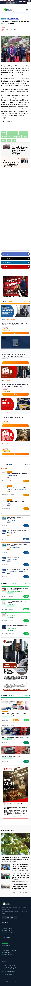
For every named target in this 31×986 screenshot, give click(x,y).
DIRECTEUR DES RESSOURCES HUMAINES (18, 569)
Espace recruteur (8, 957)
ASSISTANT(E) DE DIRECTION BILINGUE (17, 474)
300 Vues (14, 881)
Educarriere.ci (9, 981)
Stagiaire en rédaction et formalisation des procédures (17, 544)
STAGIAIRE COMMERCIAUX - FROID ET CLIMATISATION (17, 531)
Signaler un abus (6, 984)
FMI (16, 115)
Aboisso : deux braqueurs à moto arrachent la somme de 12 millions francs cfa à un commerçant (20, 150)
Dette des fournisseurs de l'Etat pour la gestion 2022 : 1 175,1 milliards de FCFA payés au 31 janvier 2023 (11, 163)
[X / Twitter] (15, 917)
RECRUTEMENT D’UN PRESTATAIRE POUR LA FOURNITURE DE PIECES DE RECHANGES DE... (14, 355)
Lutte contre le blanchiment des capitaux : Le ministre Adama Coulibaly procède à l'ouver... (21, 876)
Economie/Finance (13, 18)
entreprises (6, 107)
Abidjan (3, 66)
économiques (24, 83)
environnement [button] (12, 133)
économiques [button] (6, 137)
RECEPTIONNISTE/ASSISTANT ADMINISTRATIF (15, 517)
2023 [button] (3, 140)
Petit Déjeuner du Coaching (14, 614)
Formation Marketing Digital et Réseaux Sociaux (17, 626)
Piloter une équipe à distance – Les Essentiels (16, 601)
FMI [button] (14, 140)
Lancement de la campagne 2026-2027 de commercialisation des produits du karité (15, 858)
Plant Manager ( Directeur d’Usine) (16, 501)
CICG (7, 27)
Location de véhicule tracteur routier (12, 756)
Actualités (6, 926)
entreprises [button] (16, 137)
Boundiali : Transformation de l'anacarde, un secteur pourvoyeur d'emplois (20, 866)
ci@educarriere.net (9, 971)
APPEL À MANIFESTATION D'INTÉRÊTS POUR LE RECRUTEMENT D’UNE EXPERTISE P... (15, 385)
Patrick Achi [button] (23, 133)
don (18, 109)
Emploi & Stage (7, 928)
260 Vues (14, 870)
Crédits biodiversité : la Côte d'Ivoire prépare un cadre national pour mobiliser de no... (19, 887)
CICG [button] (3, 133)
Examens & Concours (9, 935)
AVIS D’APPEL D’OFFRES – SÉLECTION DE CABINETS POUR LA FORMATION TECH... (13, 416)
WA (27, 720)
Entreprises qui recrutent (10, 950)
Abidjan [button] (25, 137)
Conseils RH (6, 952)
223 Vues (4, 861)
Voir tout (26, 301)
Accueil (3, 18)
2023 (15, 66)
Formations (6, 937)
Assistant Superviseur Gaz (13, 557)
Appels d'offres (7, 930)
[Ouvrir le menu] (27, 10)
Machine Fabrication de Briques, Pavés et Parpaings (15, 737)
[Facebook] (4, 917)
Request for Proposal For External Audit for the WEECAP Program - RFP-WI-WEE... (14, 324)
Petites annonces (8, 948)
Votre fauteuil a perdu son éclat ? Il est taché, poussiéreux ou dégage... (14, 714)
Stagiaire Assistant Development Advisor (17, 487)
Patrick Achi (10, 68)
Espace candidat (7, 954)
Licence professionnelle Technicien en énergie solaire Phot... (17, 588)
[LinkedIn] (7, 917)
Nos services (6, 945)
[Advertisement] (15, 185)
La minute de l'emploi (9, 932)
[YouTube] (11, 917)
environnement (6, 102)
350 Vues (14, 892)
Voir (16, 333)
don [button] (9, 140)
